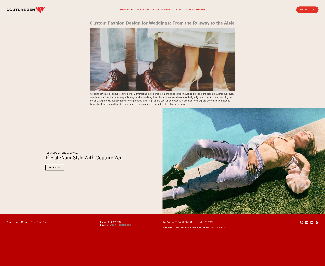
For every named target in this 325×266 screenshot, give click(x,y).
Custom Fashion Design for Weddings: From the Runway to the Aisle (162, 22)
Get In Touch (54, 167)
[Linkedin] (306, 222)
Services (125, 9)
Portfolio (143, 9)
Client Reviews (161, 9)
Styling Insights (195, 9)
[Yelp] (317, 222)
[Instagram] (301, 222)
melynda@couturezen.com (119, 225)
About (178, 9)
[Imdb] (311, 222)
